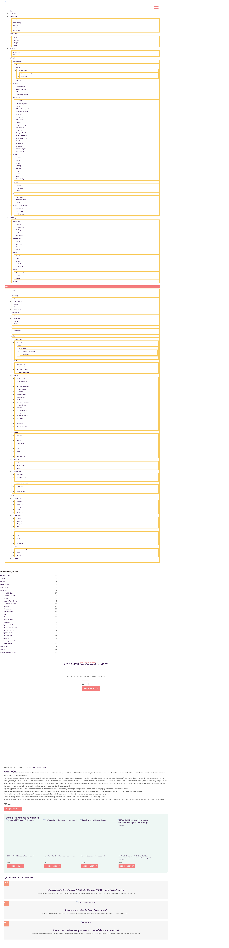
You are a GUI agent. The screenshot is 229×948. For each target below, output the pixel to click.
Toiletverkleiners (21, 199)
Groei (15, 28)
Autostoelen (20, 188)
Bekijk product (91, 688)
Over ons (13, 14)
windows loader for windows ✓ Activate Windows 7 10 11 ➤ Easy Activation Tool (85, 890)
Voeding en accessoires (20, 205)
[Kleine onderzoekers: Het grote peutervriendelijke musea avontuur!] (86, 922)
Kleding (15, 154)
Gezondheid (14, 34)
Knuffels (18, 122)
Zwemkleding (20, 179)
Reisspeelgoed (20, 127)
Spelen (12, 48)
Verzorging (16, 30)
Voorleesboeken (21, 89)
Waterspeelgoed (21, 149)
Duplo (18, 106)
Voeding (15, 20)
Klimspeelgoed (20, 117)
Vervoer (15, 182)
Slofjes (18, 171)
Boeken (15, 83)
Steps (18, 190)
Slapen (15, 37)
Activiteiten (16, 52)
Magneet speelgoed (22, 125)
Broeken (18, 158)
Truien (18, 176)
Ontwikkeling (17, 22)
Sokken (18, 173)
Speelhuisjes (20, 141)
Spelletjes (19, 146)
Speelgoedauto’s (21, 133)
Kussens (18, 80)
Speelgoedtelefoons (22, 135)
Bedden (18, 67)
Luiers (18, 202)
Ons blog (13, 218)
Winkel (12, 58)
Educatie (18, 278)
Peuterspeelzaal (21, 273)
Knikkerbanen (20, 119)
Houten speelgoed (22, 111)
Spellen (18, 261)
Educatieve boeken (22, 92)
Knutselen (19, 264)
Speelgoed (16, 98)
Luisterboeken (20, 87)
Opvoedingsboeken (22, 94)
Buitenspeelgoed (21, 103)
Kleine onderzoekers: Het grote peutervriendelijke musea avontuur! (86, 930)
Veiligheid (16, 40)
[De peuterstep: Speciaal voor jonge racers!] (85, 902)
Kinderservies (20, 214)
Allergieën (19, 247)
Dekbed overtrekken (27, 74)
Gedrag (15, 25)
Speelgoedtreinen (21, 138)
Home (12, 11)
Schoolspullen (4, 587)
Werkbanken (20, 151)
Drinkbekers (19, 209)
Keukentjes (19, 114)
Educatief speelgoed (22, 109)
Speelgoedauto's (9, 625)
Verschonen (17, 194)
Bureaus (18, 65)
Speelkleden (19, 143)
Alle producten (5, 575)
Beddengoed (23, 71)
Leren (15, 269)
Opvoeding (14, 16)
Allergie (15, 43)
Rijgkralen (19, 130)
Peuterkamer (17, 62)
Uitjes (15, 55)
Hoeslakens (25, 76)
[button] (82, 286)
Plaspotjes (19, 197)
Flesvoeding (19, 211)
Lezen (18, 275)
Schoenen (19, 168)
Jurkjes (18, 163)
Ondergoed (19, 166)
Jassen (18, 160)
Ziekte (15, 45)
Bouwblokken (20, 101)
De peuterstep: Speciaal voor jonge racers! (86, 910)
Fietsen (18, 185)
